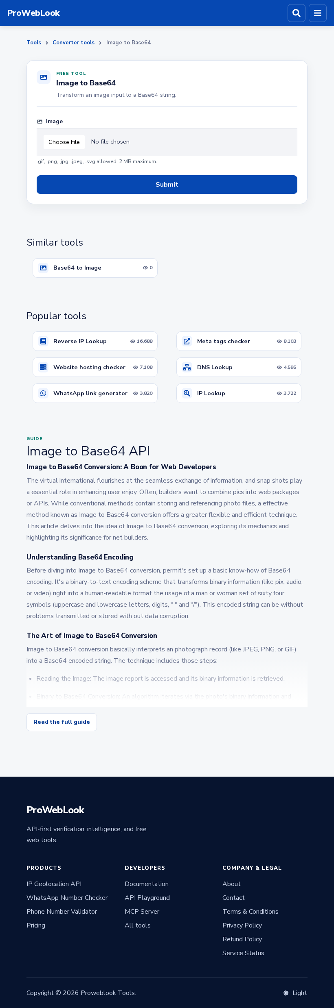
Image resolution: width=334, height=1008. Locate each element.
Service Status (243, 953)
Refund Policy (242, 939)
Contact (233, 897)
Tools (33, 42)
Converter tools (73, 42)
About (231, 884)
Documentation (147, 884)
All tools (138, 925)
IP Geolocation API (53, 884)
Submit (167, 184)
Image (53, 121)
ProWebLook (33, 13)
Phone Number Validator (61, 911)
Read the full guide (61, 722)
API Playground (147, 897)
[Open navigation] (318, 13)
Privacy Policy (242, 925)
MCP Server (142, 911)
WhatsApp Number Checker (67, 897)
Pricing (35, 925)
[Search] (296, 13)
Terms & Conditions (250, 911)
